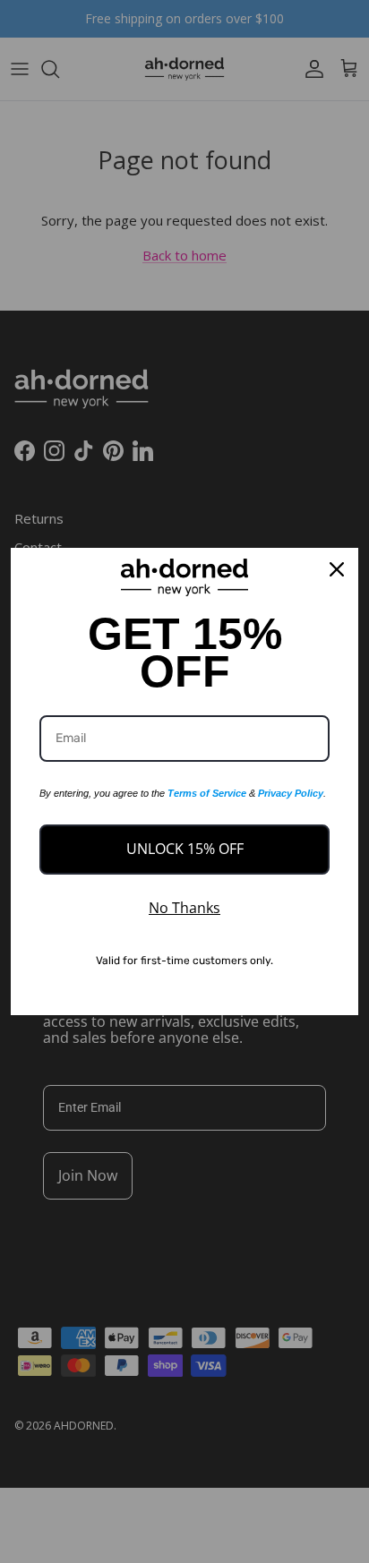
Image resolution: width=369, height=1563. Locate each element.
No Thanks (184, 908)
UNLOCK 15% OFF (185, 848)
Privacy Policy (290, 793)
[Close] (336, 569)
